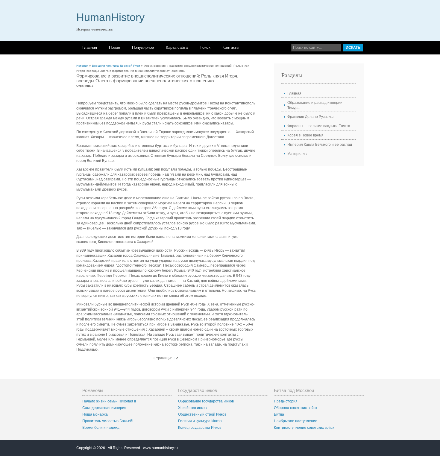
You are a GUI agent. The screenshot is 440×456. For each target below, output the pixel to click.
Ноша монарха (95, 414)
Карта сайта (177, 47)
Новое (114, 47)
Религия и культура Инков (199, 421)
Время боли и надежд (100, 427)
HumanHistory (110, 17)
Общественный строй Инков (202, 414)
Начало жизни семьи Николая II (109, 401)
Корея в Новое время (305, 135)
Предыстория (286, 401)
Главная (89, 47)
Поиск (205, 47)
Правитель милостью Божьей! (107, 421)
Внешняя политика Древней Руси (116, 65)
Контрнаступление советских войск (304, 427)
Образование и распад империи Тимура (314, 105)
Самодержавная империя (104, 408)
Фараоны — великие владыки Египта (318, 126)
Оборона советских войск (295, 408)
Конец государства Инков (199, 427)
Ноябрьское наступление (295, 421)
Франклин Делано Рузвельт (310, 117)
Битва (279, 414)
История (82, 65)
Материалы (297, 154)
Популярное (143, 47)
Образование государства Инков (206, 401)
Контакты (230, 47)
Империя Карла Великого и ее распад (319, 144)
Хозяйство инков (192, 408)
